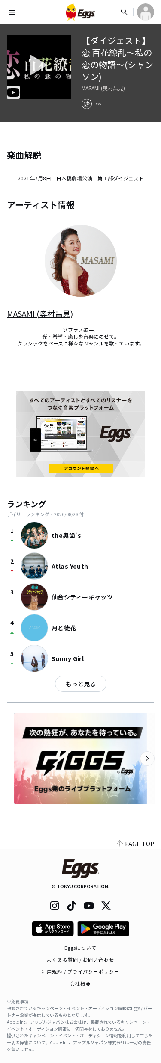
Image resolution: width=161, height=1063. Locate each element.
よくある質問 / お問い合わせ (80, 959)
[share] (87, 104)
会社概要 (80, 983)
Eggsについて (80, 947)
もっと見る (81, 683)
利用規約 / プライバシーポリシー (80, 971)
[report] (99, 104)
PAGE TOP (139, 843)
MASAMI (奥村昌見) (103, 88)
